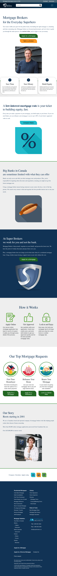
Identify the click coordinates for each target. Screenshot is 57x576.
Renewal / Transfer (18, 510)
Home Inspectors (34, 495)
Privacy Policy (18, 561)
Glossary (32, 497)
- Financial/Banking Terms (36, 501)
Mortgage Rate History (35, 512)
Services (51, 1)
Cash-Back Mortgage (19, 492)
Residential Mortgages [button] (20, 490)
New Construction (18, 503)
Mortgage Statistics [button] (19, 518)
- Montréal (16, 542)
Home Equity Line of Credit (20, 499)
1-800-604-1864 (37, 524)
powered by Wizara (30, 563)
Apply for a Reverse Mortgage (22, 552)
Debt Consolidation (18, 495)
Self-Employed (17, 514)
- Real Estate (33, 503)
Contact (45, 1)
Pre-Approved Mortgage (19, 508)
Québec (16, 540)
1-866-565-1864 (37, 526)
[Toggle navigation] (52, 5)
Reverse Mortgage (18, 512)
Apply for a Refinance (28, 393)
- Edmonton (17, 527)
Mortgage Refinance (19, 501)
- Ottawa (16, 536)
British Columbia (18, 529)
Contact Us (36, 552)
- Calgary (16, 525)
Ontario (16, 533)
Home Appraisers (34, 492)
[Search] (40, 5)
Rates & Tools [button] (33, 508)
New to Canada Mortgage (20, 505)
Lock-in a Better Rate (46, 393)
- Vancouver (17, 531)
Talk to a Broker (28, 41)
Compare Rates (28, 123)
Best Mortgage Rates (35, 510)
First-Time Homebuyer (19, 497)
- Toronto (16, 538)
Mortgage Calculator (34, 514)
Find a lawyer (17, 556)
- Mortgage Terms (34, 499)
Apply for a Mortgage (28, 36)
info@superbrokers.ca (36, 529)
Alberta (15, 523)
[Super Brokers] (4, 5)
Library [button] (32, 490)
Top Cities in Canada (19, 520)
